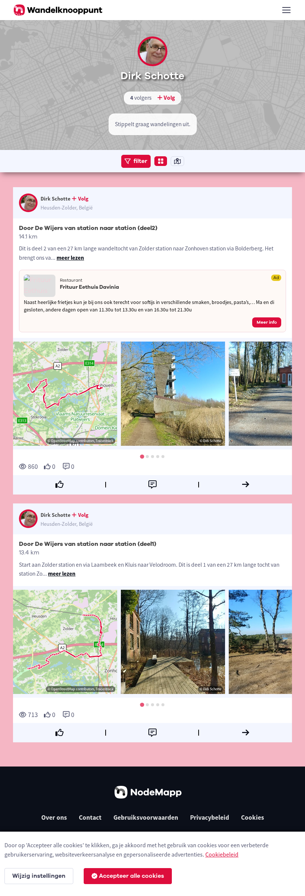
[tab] (142, 457)
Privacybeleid (209, 817)
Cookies (252, 817)
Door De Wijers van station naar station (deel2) (88, 228)
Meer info (267, 322)
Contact (90, 817)
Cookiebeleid (221, 854)
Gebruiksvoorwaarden (145, 817)
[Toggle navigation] (286, 10)
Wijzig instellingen (38, 876)
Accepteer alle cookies (131, 876)
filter (140, 161)
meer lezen (70, 257)
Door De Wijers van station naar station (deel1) (87, 544)
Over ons (54, 817)
